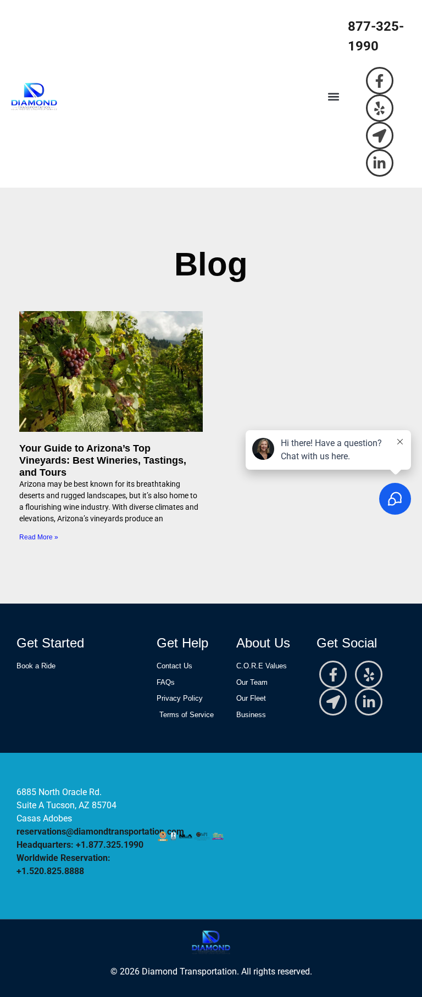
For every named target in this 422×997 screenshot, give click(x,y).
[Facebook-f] (379, 80)
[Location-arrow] (379, 135)
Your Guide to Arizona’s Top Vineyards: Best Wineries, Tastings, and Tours (102, 460)
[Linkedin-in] (379, 163)
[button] (333, 97)
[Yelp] (379, 108)
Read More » (38, 537)
